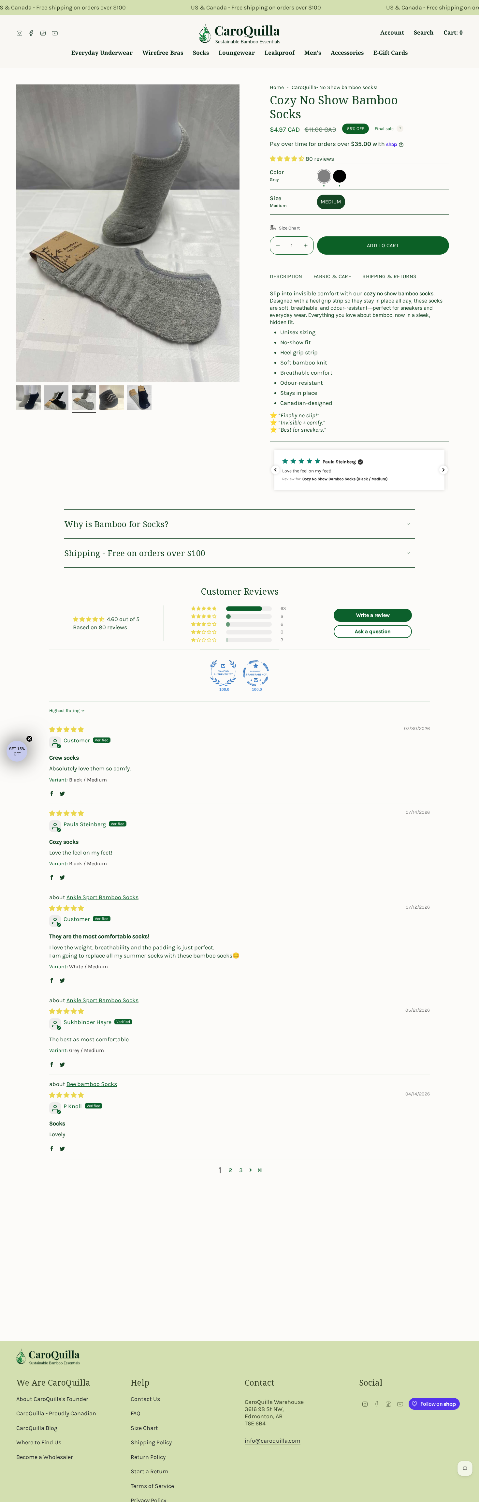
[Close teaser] (29, 739)
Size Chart (289, 228)
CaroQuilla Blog (36, 1428)
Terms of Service (152, 1486)
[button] (288, 158)
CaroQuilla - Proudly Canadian (56, 1413)
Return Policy (148, 1457)
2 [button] (230, 1170)
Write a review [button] (373, 615)
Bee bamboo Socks (91, 1084)
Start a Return (149, 1471)
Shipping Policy (151, 1442)
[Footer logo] (48, 1356)
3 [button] (241, 1170)
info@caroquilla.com (272, 1440)
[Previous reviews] (275, 470)
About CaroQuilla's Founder (52, 1399)
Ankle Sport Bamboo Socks (102, 897)
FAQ (135, 1413)
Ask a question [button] (373, 631)
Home (277, 87)
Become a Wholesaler (44, 1457)
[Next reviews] (443, 470)
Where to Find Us (38, 1442)
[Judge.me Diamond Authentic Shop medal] (223, 673)
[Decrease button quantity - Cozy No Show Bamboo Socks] (278, 245)
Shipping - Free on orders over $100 (134, 552)
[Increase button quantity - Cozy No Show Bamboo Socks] (305, 245)
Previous (16, 233)
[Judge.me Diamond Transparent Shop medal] (256, 673)
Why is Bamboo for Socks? (116, 523)
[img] (66, 729)
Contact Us (145, 1399)
